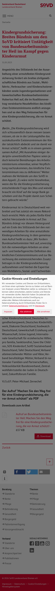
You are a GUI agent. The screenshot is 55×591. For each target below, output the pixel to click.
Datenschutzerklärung (18, 305)
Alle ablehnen (26, 311)
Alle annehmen (43, 311)
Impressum (39, 305)
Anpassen (8, 311)
